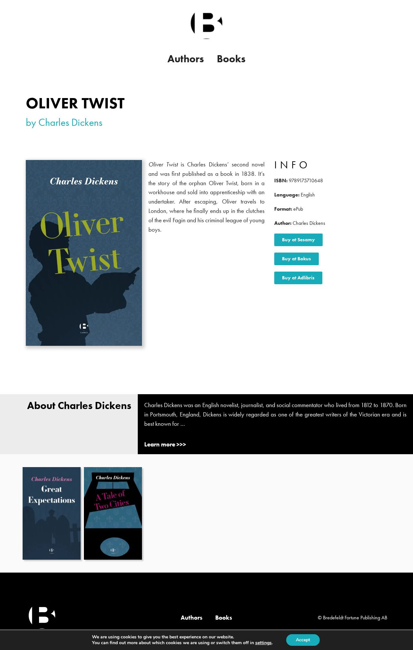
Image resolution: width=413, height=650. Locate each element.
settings (263, 643)
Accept (303, 640)
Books (231, 58)
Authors (185, 58)
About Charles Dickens (79, 405)
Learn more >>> (165, 444)
